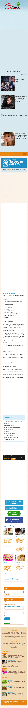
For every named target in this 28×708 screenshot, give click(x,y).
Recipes (9, 170)
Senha (5, 610)
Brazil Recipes (10, 680)
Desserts (5, 170)
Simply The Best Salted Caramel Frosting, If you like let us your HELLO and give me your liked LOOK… (20, 567)
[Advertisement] (14, 27)
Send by (15, 513)
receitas (9, 169)
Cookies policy (19, 457)
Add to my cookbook (15, 502)
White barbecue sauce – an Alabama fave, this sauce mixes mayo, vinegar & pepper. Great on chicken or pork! (8, 541)
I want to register (7, 623)
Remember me (8, 615)
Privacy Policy (15, 703)
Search (7, 594)
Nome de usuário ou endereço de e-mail (12, 606)
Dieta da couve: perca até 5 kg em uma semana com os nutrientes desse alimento (16, 694)
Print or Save (13, 508)
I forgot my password (7, 621)
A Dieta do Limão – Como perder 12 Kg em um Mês (16, 682)
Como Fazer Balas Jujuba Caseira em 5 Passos (16, 688)
